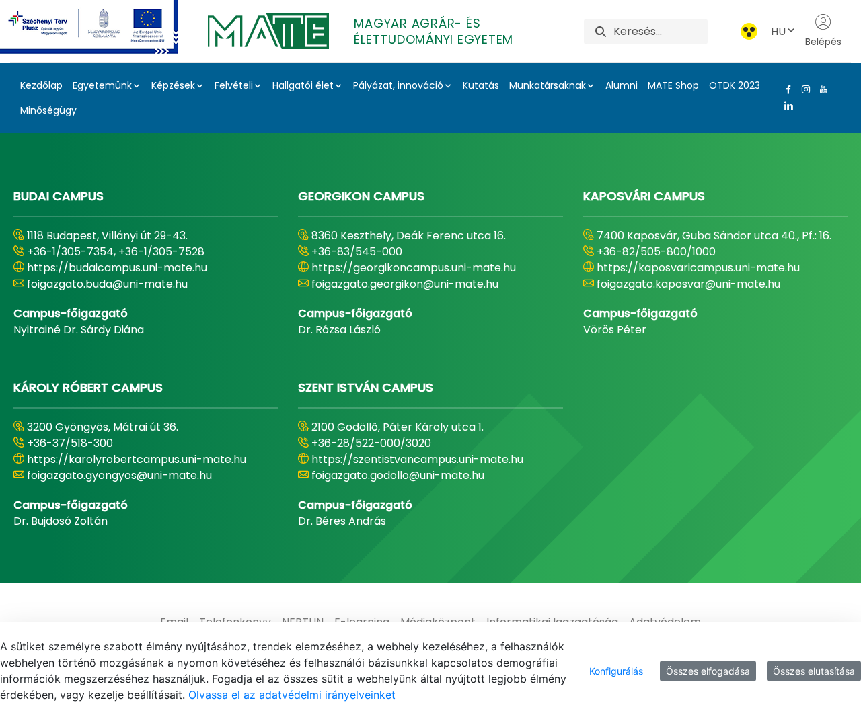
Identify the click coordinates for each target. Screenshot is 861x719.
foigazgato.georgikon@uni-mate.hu (404, 284)
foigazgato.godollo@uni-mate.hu (397, 475)
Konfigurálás (616, 671)
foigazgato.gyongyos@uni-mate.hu (119, 475)
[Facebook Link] (785, 89)
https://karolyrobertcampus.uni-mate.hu (136, 459)
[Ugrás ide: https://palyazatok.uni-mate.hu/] (105, 27)
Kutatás (481, 85)
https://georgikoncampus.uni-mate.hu (413, 268)
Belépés (823, 41)
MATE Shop (673, 85)
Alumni (621, 85)
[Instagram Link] (803, 89)
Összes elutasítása (814, 671)
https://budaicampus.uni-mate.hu (117, 268)
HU (778, 31)
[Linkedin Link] (785, 105)
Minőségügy (48, 110)
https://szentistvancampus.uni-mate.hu (417, 459)
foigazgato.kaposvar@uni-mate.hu (688, 284)
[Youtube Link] (820, 89)
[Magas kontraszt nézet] (749, 31)
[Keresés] (600, 31)
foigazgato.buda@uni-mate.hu (107, 284)
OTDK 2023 (734, 85)
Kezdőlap (41, 85)
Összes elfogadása (708, 671)
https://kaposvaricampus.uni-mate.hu (698, 268)
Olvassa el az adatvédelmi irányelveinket (292, 695)
